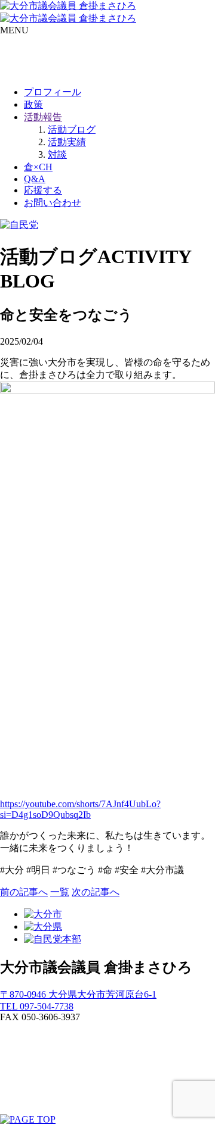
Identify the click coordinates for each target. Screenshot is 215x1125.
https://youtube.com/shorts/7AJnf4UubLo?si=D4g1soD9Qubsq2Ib (80, 809)
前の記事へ (24, 892)
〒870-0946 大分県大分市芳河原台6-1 (78, 994)
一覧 (59, 892)
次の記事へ (95, 892)
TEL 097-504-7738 (36, 1006)
